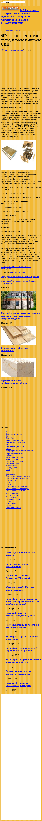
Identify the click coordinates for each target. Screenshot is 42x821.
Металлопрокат (12, 459)
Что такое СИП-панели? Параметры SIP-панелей (18, 576)
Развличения (11, 480)
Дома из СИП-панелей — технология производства (18, 684)
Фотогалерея (11, 503)
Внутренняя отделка (14, 434)
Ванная (8, 432)
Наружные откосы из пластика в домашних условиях (22, 626)
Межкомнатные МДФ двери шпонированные (20, 588)
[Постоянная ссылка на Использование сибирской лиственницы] (18, 344)
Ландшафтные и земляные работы (19, 451)
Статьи (8, 482)
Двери (8, 436)
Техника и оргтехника (14, 497)
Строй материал (12, 493)
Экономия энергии (13, 508)
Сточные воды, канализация (17, 487)
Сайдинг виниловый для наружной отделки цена (18, 672)
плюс (23, 273)
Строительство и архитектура (17, 489)
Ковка (8, 444)
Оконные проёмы (13, 472)
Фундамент (10, 506)
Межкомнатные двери (14, 457)
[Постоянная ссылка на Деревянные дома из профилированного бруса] (18, 376)
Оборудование (11, 468)
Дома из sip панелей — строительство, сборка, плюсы (21, 614)
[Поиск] (2, 2)
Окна (8, 470)
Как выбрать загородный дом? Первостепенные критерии (21, 649)
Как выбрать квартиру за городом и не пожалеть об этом (23, 660)
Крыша (8, 449)
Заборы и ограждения (14, 440)
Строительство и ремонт (15, 491)
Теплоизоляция (12, 495)
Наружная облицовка (14, 461)
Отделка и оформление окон (17, 478)
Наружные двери (12, 463)
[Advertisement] (21, 69)
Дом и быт (10, 438)
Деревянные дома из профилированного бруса (14, 381)
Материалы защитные (14, 453)
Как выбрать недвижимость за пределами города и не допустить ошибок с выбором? (22, 601)
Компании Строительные (16, 447)
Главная (9, 28)
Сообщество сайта (13, 30)
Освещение (10, 474)
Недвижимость (12, 466)
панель (17, 273)
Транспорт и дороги (14, 499)
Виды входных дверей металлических (17, 565)
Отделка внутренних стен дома (18, 476)
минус (11, 273)
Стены (8, 484)
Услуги (8, 501)
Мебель (9, 455)
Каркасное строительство (12, 50)
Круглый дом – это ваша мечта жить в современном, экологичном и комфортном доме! (20, 316)
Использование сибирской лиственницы (14, 349)
